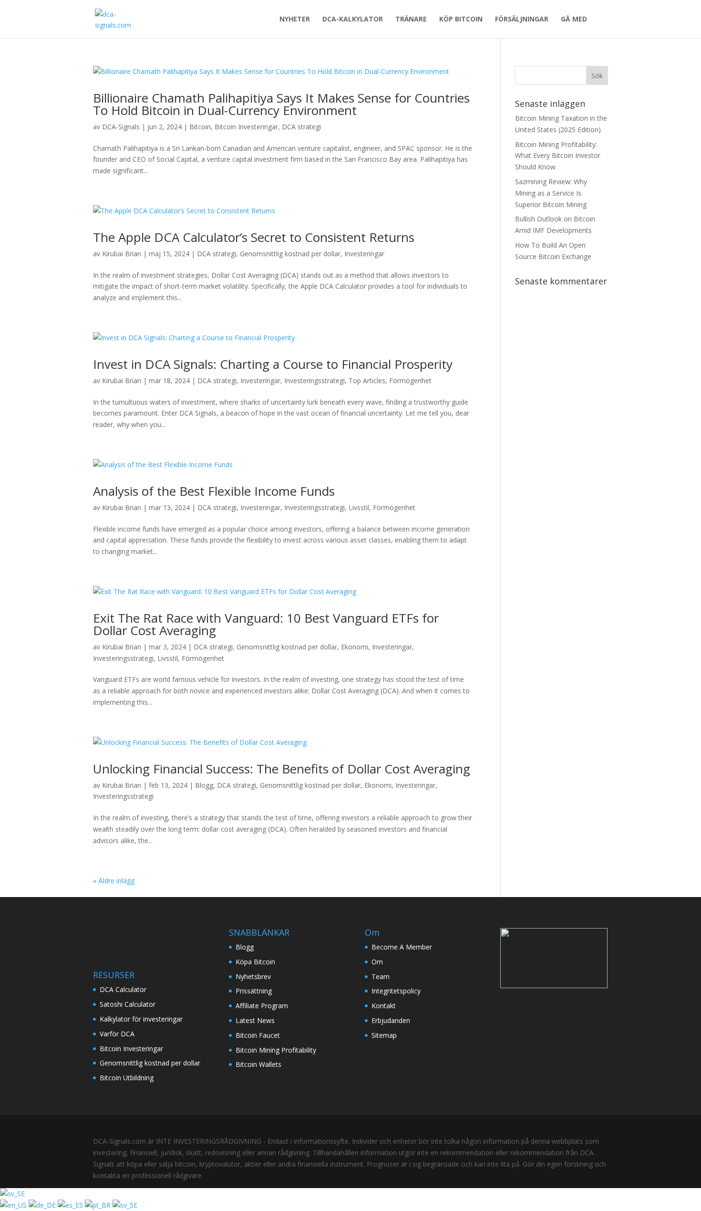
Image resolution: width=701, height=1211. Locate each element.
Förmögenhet (410, 380)
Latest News (255, 1020)
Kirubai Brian (121, 253)
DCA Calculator (123, 989)
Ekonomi (354, 646)
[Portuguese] (99, 1205)
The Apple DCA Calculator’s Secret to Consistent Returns (253, 237)
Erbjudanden (390, 1020)
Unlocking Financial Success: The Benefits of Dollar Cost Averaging (281, 768)
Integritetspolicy (396, 990)
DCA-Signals (121, 126)
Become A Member (401, 946)
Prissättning (254, 990)
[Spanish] (71, 1205)
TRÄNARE (411, 19)
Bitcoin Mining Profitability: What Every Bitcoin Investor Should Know (557, 156)
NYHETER (294, 19)
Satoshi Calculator (127, 1004)
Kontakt (383, 1005)
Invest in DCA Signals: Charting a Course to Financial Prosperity (273, 364)
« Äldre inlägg (113, 880)
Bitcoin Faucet (258, 1035)
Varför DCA (117, 1033)
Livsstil (359, 507)
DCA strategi (301, 126)
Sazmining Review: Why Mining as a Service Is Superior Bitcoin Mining (551, 193)
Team (380, 976)
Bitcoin (200, 126)
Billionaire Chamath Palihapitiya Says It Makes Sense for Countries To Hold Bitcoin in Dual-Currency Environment (281, 104)
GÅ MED (574, 19)
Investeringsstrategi (314, 380)
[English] (14, 1205)
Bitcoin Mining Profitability (276, 1049)
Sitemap (384, 1035)
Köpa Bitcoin (255, 961)
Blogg (204, 785)
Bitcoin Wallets (258, 1064)
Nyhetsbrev (253, 976)
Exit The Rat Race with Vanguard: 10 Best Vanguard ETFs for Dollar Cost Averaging (266, 624)
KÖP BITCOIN (461, 19)
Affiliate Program (262, 1005)
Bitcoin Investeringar (246, 126)
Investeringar (364, 253)
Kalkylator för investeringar (141, 1018)
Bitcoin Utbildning (127, 1077)
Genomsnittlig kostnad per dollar (290, 253)
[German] (43, 1205)
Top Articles (367, 380)
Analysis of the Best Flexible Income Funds (214, 491)
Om (377, 961)
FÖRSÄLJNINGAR (521, 19)
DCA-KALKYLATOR (352, 19)
